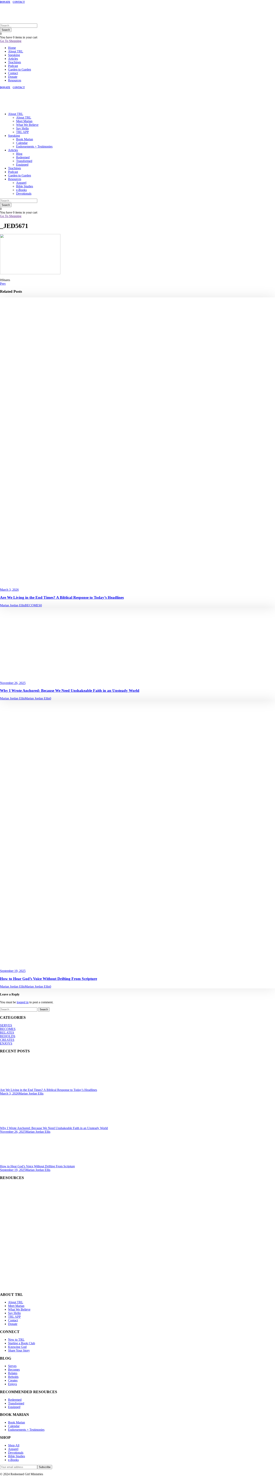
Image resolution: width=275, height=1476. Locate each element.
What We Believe (27, 124)
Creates (13, 1380)
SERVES (6, 1025)
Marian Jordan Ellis (12, 605)
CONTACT (19, 2)
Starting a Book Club (21, 1343)
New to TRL (16, 1339)
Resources (14, 80)
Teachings (14, 62)
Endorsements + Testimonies (34, 146)
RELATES (7, 1032)
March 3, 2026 (9, 589)
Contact (13, 73)
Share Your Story (19, 1350)
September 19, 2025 (13, 971)
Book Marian (24, 139)
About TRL (15, 51)
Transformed (24, 161)
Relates (12, 1373)
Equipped (22, 164)
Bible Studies (24, 186)
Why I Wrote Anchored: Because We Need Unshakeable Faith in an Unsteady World (69, 690)
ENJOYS (6, 1043)
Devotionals (23, 193)
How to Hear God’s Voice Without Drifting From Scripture (48, 979)
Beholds (13, 1376)
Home (12, 47)
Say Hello (22, 128)
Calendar (22, 143)
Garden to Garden (19, 69)
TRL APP (22, 132)
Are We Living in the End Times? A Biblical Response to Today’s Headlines (62, 597)
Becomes (14, 1369)
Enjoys (12, 1384)
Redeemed (23, 157)
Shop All (13, 1445)
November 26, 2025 (13, 683)
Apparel (21, 182)
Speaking (14, 55)
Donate (12, 76)
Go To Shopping (10, 41)
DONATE (5, 2)
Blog (19, 153)
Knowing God (17, 1347)
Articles (13, 58)
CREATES (7, 1040)
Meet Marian (24, 121)
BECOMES (32, 605)
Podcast (13, 66)
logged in (23, 1002)
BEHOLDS (7, 1036)
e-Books (21, 190)
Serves (12, 1366)
